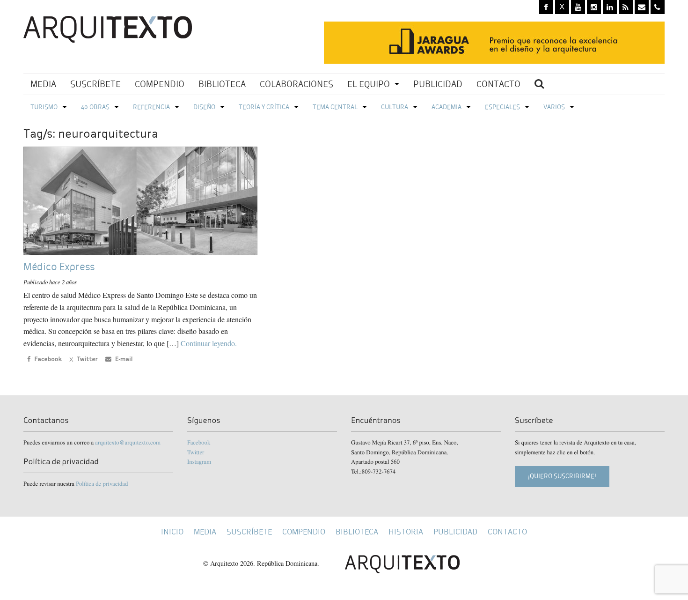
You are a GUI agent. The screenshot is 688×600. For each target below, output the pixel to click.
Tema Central (335, 107)
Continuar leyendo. (209, 343)
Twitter (195, 452)
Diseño (204, 107)
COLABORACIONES (296, 84)
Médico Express (59, 267)
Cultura (394, 107)
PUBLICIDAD (437, 84)
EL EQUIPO (368, 84)
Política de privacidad (102, 483)
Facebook (198, 442)
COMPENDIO (159, 84)
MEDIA (43, 84)
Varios (554, 107)
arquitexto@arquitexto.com (128, 442)
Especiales (502, 107)
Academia (446, 107)
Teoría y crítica (264, 107)
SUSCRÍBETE (95, 84)
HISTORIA (405, 531)
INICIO (172, 531)
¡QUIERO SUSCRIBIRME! (562, 476)
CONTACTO (498, 84)
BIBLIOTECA (222, 84)
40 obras (95, 107)
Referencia (151, 107)
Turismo (44, 107)
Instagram (199, 461)
